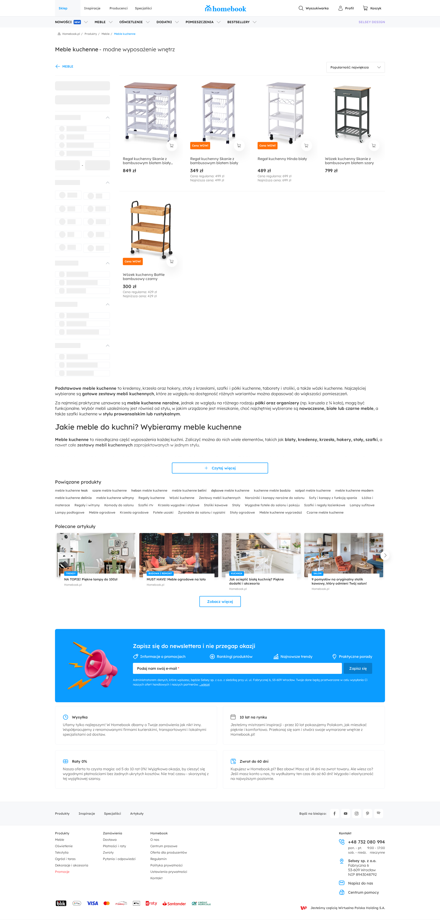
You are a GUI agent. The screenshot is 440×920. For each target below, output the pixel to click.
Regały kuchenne (152, 498)
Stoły (236, 505)
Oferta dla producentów (168, 852)
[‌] (78, 117)
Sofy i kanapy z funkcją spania (333, 498)
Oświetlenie (64, 846)
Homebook (159, 833)
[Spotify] (378, 813)
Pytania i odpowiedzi (119, 859)
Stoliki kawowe (216, 505)
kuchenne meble (272, 490)
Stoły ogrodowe (243, 512)
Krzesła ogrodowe (134, 512)
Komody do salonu (119, 505)
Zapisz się (358, 668)
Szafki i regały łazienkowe (325, 505)
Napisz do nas (360, 883)
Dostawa (110, 840)
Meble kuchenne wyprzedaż (281, 512)
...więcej (204, 684)
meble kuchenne (71, 490)
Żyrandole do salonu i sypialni (202, 512)
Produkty (62, 813)
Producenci (119, 8)
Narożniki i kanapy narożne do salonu (275, 498)
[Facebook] (334, 813)
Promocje (62, 872)
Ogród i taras (65, 859)
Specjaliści (143, 8)
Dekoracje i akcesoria (71, 865)
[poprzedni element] (55, 555)
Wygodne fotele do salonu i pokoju (272, 505)
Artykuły (136, 813)
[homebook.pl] (225, 8)
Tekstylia (62, 852)
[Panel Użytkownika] (346, 8)
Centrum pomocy (363, 892)
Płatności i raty (114, 846)
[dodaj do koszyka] (171, 145)
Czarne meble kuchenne (325, 512)
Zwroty (108, 852)
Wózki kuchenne (182, 498)
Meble (59, 840)
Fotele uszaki (163, 512)
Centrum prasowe (163, 846)
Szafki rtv (146, 505)
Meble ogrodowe (102, 512)
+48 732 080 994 (366, 842)
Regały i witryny (87, 505)
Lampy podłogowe (70, 512)
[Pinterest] (367, 813)
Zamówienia (112, 833)
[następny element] (385, 555)
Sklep (63, 8)
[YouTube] (345, 813)
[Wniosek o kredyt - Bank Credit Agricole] (201, 903)
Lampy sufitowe (362, 505)
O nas (154, 840)
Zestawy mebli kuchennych (220, 498)
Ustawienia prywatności (168, 872)
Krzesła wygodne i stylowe (179, 505)
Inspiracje (92, 8)
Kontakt (156, 878)
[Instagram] (356, 813)
